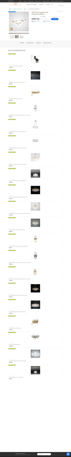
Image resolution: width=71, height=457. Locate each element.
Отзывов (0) (38, 42)
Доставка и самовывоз (45, 1)
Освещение (41, 4)
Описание (22, 42)
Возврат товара (30, 1)
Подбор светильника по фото (47, 21)
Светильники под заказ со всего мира (57, 1)
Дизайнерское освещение (32, 4)
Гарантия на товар (38, 1)
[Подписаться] (54, 454)
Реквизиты (25, 1)
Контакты (20, 1)
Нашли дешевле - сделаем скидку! (36, 21)
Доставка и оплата (47, 42)
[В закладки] (28, 11)
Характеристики (30, 42)
